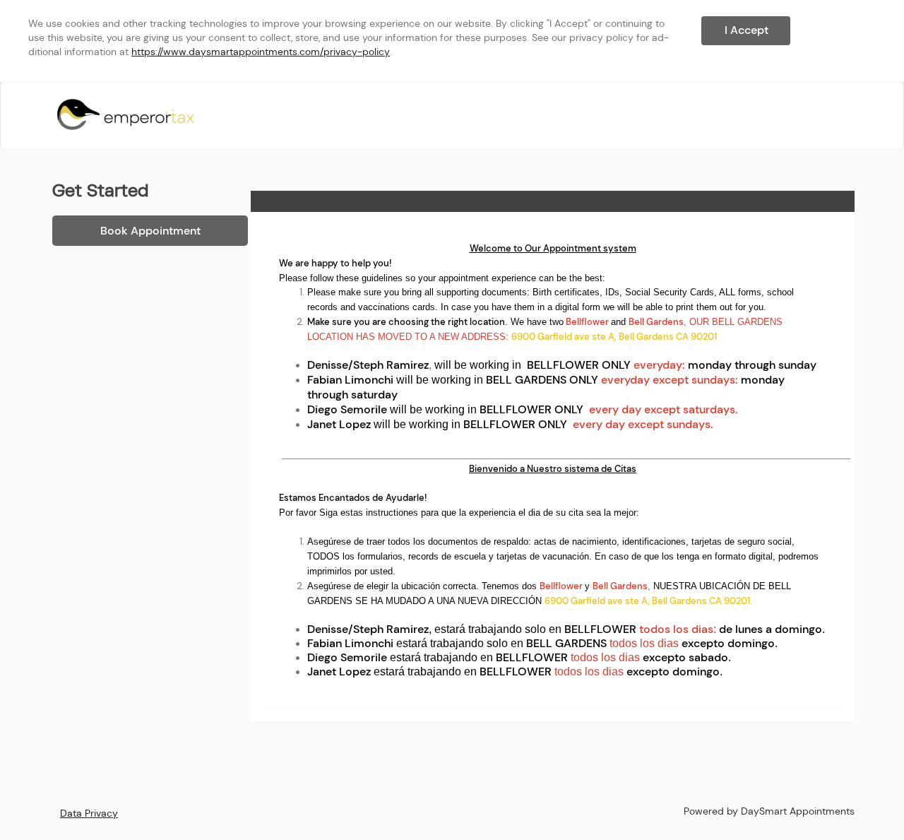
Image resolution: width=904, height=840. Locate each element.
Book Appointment (150, 230)
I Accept (746, 30)
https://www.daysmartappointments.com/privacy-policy (260, 51)
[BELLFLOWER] (125, 114)
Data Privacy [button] (89, 813)
